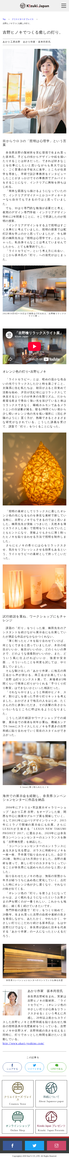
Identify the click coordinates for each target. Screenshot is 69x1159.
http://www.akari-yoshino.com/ (23, 1043)
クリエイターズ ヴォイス (23, 19)
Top (4, 19)
